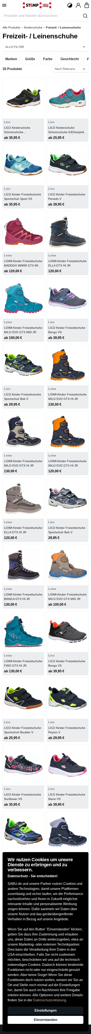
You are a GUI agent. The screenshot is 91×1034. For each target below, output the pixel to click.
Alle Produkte (11, 27)
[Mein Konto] (78, 5)
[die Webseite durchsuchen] (85, 16)
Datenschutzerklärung (49, 1000)
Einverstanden (45, 1020)
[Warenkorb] (87, 5)
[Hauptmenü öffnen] (4, 5)
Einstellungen (45, 1010)
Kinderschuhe (33, 27)
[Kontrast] (70, 5)
